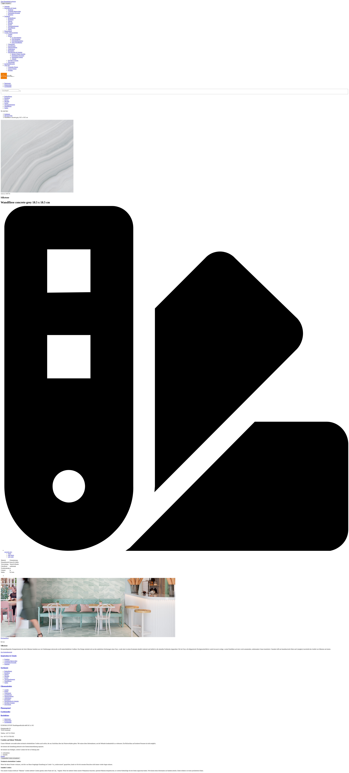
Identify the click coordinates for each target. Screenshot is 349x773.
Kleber (6, 691)
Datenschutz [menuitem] (7, 85)
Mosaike (6, 101)
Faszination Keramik (10, 662)
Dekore (6, 100)
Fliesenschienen (8, 696)
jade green (11, 555)
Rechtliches (5, 715)
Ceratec (6, 690)
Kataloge (7, 659)
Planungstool (6, 708)
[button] (10, 8)
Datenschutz (7, 720)
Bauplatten (7, 699)
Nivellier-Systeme (9, 703)
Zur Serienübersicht (6, 652)
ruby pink (11, 557)
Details (3, 756)
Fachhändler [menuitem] (7, 86)
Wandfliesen (7, 106)
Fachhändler (5, 712)
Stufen (6, 108)
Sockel (6, 103)
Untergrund (7, 693)
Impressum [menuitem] (7, 83)
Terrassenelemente (9, 104)
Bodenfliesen (8, 96)
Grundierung (8, 694)
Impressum (7, 719)
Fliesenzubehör (6, 686)
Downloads (7, 704)
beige (9, 553)
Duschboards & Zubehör (11, 701)
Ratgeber (7, 664)
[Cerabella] (8, 78)
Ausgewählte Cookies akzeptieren (10, 758)
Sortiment (4, 668)
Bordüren (7, 98)
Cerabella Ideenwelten (10, 661)
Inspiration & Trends (9, 656)
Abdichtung (7, 698)
